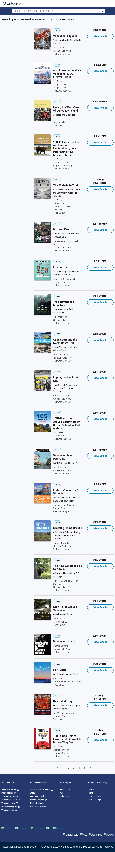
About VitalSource (9, 789)
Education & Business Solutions (20, 846)
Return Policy (64, 789)
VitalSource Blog (8, 803)
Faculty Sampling (37, 800)
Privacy (91, 789)
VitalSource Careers (10, 796)
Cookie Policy (93, 796)
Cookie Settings (94, 800)
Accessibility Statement (40, 789)
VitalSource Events (9, 800)
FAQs (61, 793)
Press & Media (7, 793)
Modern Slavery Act (9, 807)
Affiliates (33, 793)
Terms (90, 793)
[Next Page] (90, 768)
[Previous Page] (57, 768)
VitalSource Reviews (10, 810)
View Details (100, 36)
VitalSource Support (67, 796)
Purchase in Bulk (37, 796)
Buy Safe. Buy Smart (38, 807)
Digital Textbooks (37, 803)
